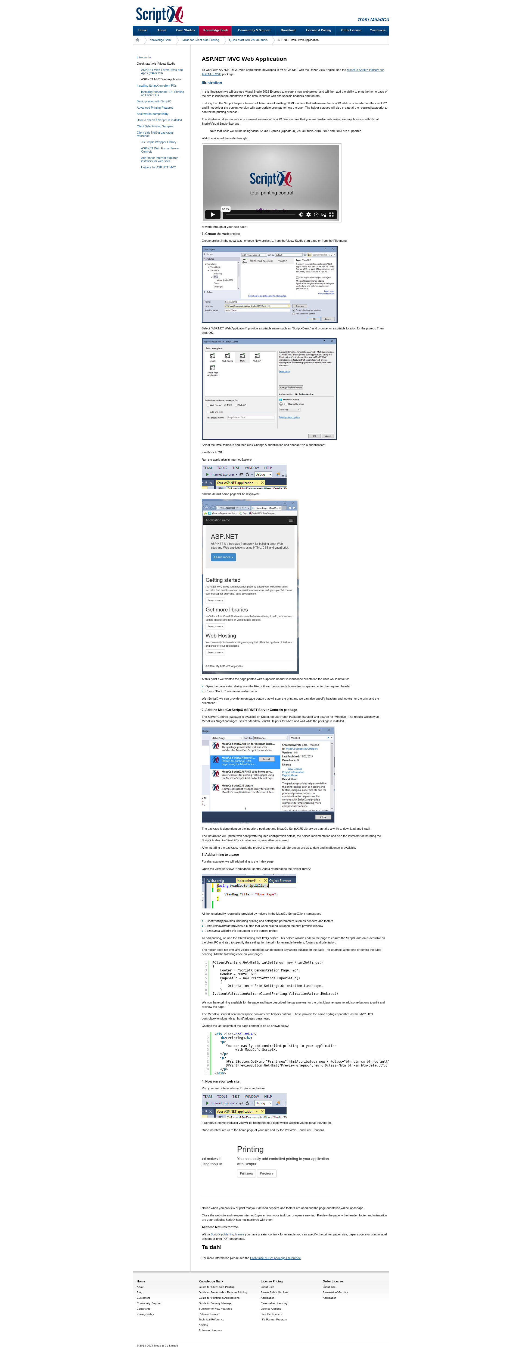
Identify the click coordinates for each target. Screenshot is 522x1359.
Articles (203, 1324)
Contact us (143, 1308)
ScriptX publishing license (227, 1234)
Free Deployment (271, 1314)
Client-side (329, 1286)
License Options (271, 1308)
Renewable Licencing (274, 1303)
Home (142, 30)
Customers (378, 30)
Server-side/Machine (335, 1292)
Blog (139, 1292)
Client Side (267, 1286)
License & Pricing (318, 30)
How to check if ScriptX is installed (159, 120)
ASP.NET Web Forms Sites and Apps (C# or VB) (162, 71)
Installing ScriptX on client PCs (157, 85)
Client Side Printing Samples (155, 126)
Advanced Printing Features (155, 107)
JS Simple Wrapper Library (158, 142)
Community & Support (254, 30)
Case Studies (185, 30)
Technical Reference (211, 1319)
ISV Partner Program (274, 1319)
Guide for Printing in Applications (219, 1297)
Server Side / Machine (274, 1292)
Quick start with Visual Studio (248, 40)
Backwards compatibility (153, 113)
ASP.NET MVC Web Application (161, 79)
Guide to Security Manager (215, 1303)
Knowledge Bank (215, 30)
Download (288, 30)
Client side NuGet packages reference (275, 1258)
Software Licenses (210, 1330)
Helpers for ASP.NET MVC (158, 167)
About (161, 30)
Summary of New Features (215, 1308)
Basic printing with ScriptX (154, 101)
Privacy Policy (145, 1314)
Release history (208, 1314)
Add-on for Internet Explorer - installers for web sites (160, 159)
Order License (351, 30)
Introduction (144, 57)
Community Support (149, 1303)
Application (268, 1297)
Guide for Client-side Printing (200, 40)
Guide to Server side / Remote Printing (223, 1292)
